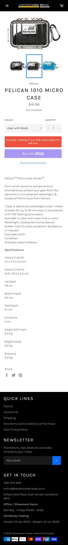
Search (8, 406)
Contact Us (11, 412)
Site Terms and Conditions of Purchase (29, 423)
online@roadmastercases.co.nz (24, 488)
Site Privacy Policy (15, 429)
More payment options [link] (33, 162)
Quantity (50, 120)
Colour (9, 120)
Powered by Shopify (43, 533)
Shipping (10, 418)
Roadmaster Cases (22, 533)
